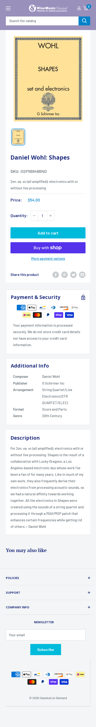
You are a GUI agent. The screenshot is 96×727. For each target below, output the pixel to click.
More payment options (48, 258)
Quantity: (19, 215)
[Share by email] (82, 274)
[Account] (79, 8)
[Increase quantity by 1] (50, 216)
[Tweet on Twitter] (73, 274)
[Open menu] (8, 8)
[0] (85, 8)
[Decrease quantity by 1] (34, 216)
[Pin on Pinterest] (64, 274)
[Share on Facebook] (55, 274)
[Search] (84, 21)
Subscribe (45, 649)
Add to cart (48, 232)
